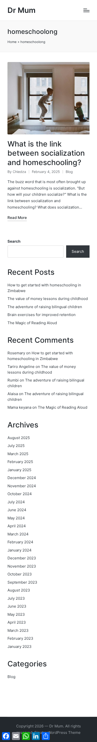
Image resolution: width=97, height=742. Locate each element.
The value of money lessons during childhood (47, 298)
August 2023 (18, 590)
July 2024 (16, 502)
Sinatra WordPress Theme (57, 732)
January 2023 (19, 646)
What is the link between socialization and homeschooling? (46, 153)
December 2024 (21, 477)
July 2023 (16, 598)
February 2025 (20, 461)
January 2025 (19, 469)
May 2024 (16, 518)
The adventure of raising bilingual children (44, 306)
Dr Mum (21, 10)
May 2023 (16, 614)
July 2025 (16, 445)
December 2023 (21, 558)
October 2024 (19, 493)
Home (12, 42)
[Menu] (86, 10)
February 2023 (20, 638)
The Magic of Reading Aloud (32, 322)
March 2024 (18, 534)
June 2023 (16, 606)
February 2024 (20, 542)
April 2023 (16, 622)
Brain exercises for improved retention (41, 314)
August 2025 (18, 437)
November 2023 (21, 566)
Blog (69, 172)
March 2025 (17, 453)
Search (13, 241)
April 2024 (16, 526)
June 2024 (16, 510)
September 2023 (22, 582)
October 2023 (19, 574)
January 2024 (19, 550)
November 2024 (21, 486)
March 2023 (18, 630)
